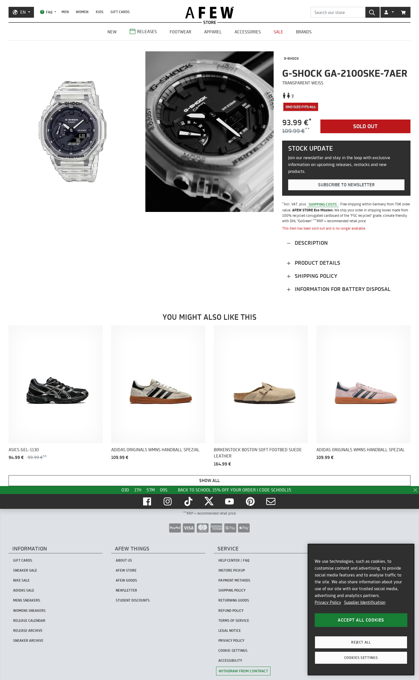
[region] (361, 609)
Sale (278, 32)
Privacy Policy (328, 602)
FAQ (49, 12)
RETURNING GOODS (233, 600)
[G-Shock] (291, 58)
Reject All (361, 642)
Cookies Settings (361, 657)
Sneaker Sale (25, 570)
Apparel (213, 32)
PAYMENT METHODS (234, 580)
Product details (316, 263)
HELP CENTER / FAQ (233, 560)
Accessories (248, 32)
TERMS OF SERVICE (233, 620)
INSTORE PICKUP (231, 570)
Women (82, 12)
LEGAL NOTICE (229, 630)
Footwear (180, 32)
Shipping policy (315, 276)
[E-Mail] (271, 501)
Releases (147, 31)
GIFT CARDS (120, 12)
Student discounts (133, 600)
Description (310, 243)
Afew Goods (126, 580)
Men (65, 12)
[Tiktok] (189, 501)
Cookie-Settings (232, 650)
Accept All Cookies (361, 620)
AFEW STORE (209, 13)
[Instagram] (168, 501)
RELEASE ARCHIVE (27, 630)
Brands (304, 32)
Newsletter (126, 590)
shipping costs (323, 204)
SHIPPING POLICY (231, 590)
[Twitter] (209, 501)
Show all (209, 480)
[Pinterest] (251, 501)
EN (23, 12)
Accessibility (230, 660)
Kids (99, 12)
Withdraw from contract (243, 671)
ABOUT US (124, 560)
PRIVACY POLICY (231, 640)
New (112, 32)
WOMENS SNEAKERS (29, 610)
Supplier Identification (364, 602)
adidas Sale (23, 590)
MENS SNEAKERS (26, 600)
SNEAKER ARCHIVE (28, 640)
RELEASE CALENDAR (29, 620)
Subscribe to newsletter (346, 184)
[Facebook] (147, 501)
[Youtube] (230, 501)
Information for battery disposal (341, 289)
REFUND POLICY (230, 610)
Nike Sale (21, 580)
